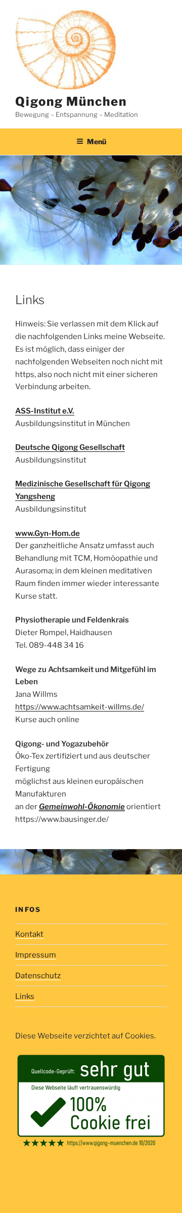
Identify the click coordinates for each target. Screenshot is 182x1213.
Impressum (35, 954)
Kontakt (29, 934)
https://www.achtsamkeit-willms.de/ (79, 707)
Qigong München (71, 101)
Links (24, 996)
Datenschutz (38, 975)
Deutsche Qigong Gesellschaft (70, 447)
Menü (96, 141)
